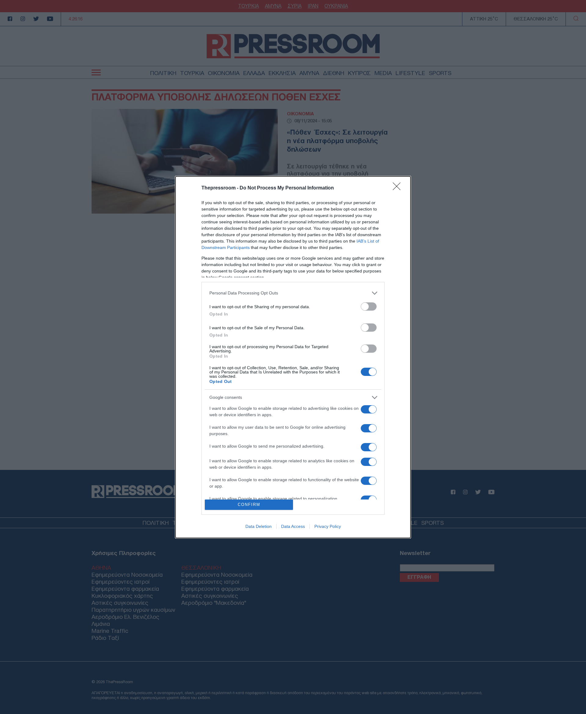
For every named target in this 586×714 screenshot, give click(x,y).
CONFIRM (249, 504)
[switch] (369, 306)
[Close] (398, 188)
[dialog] (293, 357)
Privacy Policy (327, 526)
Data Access (293, 526)
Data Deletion (258, 526)
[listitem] (293, 293)
